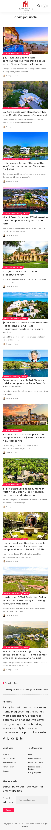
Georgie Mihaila (12, 76)
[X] (8, 739)
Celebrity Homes (11, 376)
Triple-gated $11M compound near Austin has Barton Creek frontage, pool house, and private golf (23, 492)
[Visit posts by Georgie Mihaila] (4, 75)
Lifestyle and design (13, 267)
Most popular (12, 690)
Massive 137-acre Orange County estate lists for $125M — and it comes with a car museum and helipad (25, 654)
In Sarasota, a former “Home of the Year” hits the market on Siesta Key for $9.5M (24, 166)
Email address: (8, 800)
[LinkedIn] (21, 739)
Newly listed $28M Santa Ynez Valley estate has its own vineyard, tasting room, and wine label (24, 600)
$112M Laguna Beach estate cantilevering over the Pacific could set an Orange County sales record (24, 61)
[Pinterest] (16, 739)
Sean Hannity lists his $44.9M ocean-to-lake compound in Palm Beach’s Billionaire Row (24, 383)
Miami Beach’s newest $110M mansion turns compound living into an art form (25, 220)
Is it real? (37, 690)
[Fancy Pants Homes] (25, 6)
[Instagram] (12, 739)
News (26, 53)
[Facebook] (4, 739)
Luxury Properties (12, 53)
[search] (39, 6)
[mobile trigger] (5, 6)
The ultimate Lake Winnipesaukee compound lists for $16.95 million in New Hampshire (24, 437)
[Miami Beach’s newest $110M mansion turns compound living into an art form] (25, 200)
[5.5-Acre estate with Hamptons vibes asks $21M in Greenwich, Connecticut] (25, 95)
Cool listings (26, 690)
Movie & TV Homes (11, 318)
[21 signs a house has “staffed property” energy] (25, 254)
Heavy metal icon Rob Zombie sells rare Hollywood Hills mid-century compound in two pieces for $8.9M (24, 546)
